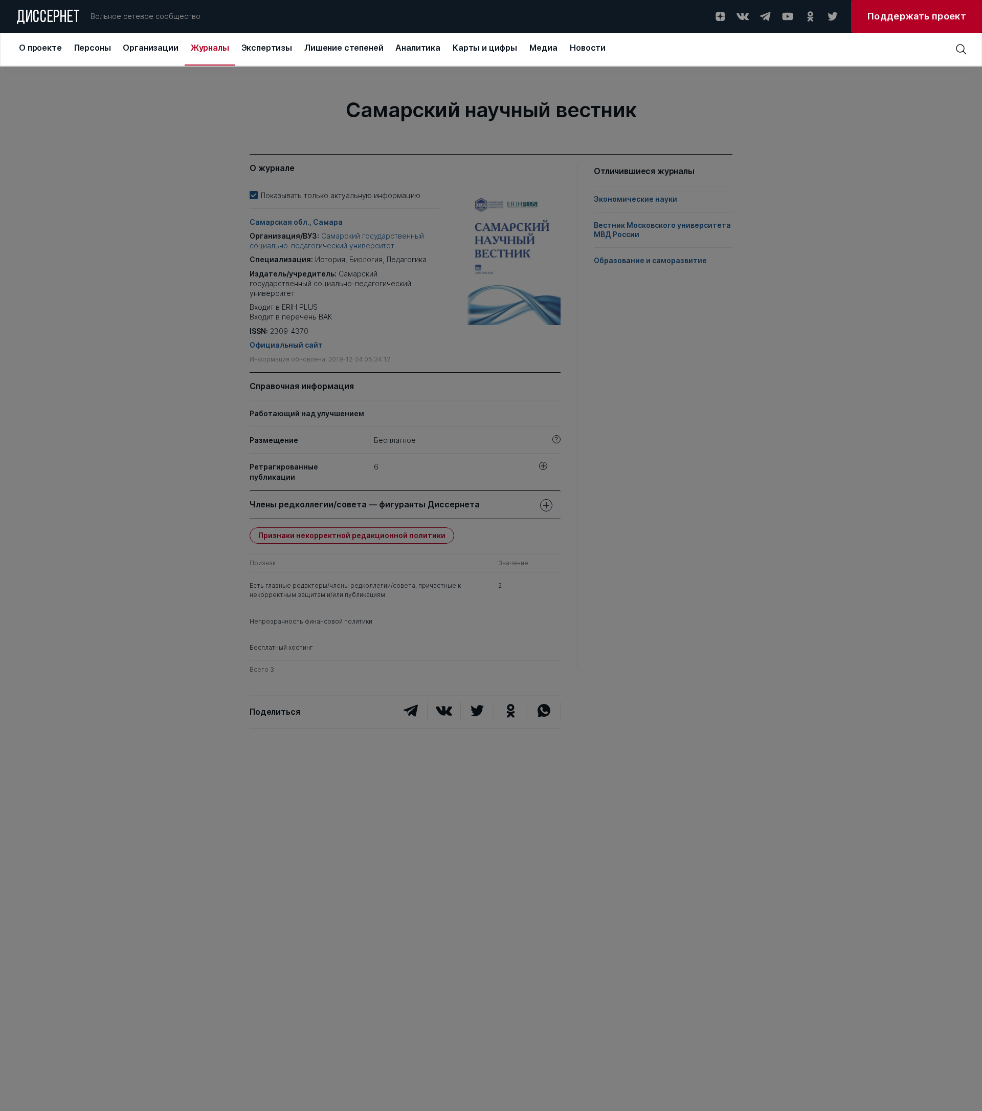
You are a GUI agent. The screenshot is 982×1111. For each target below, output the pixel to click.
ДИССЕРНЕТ (48, 18)
